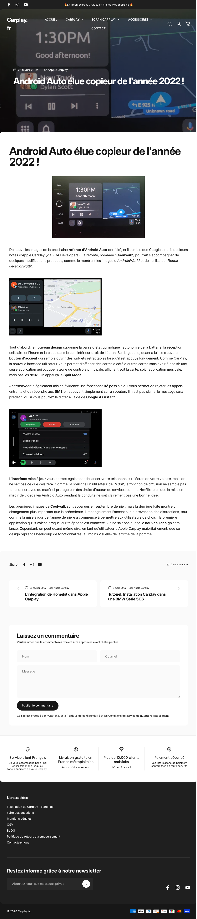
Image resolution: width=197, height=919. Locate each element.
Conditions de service (121, 715)
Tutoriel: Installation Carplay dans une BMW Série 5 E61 (137, 596)
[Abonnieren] (86, 887)
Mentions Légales (19, 822)
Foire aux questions (20, 816)
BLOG (11, 833)
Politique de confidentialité (83, 715)
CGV (10, 827)
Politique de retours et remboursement (33, 839)
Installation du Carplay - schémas (30, 810)
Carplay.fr (17, 23)
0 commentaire (179, 564)
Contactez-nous (18, 845)
